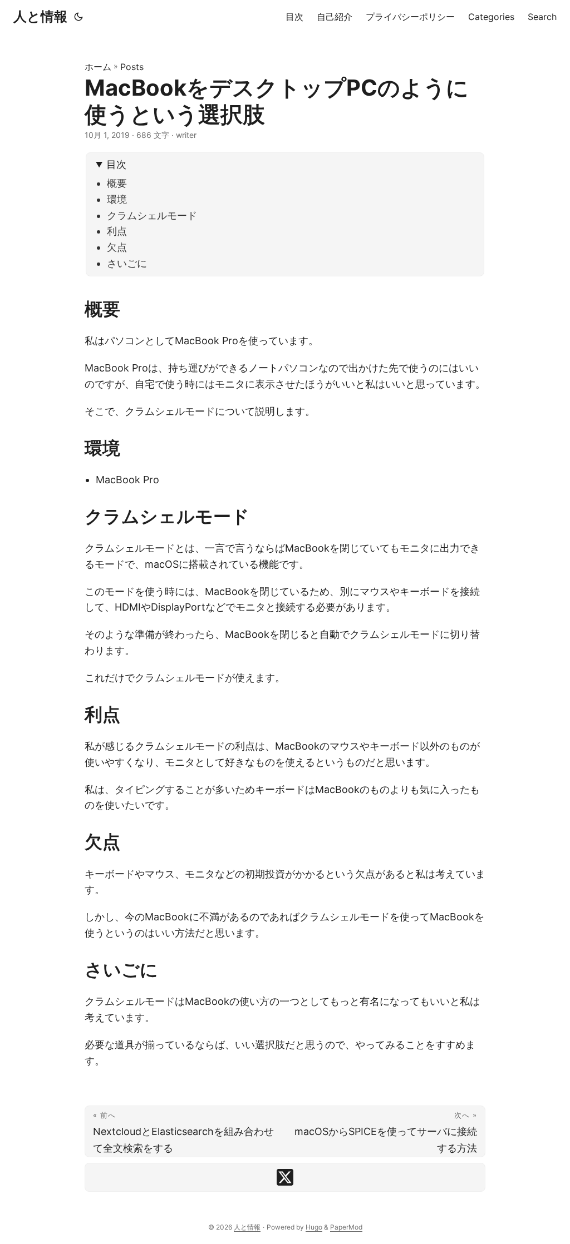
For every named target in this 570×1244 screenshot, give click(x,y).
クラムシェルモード (152, 215)
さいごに (127, 263)
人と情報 (40, 16)
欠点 (117, 247)
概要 (117, 183)
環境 (117, 199)
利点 (117, 231)
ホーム (98, 66)
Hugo (314, 1227)
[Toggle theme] (78, 16)
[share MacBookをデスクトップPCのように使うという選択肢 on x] (285, 1177)
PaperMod (346, 1227)
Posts (132, 66)
